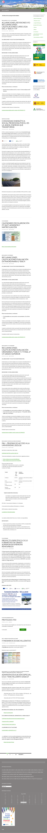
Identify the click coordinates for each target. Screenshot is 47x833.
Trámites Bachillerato (11, 672)
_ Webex (34, 29)
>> (41, 793)
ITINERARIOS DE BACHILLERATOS (16, 641)
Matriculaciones (5, 118)
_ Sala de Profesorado (37, 18)
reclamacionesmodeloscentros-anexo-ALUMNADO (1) (13, 110)
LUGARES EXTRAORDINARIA (8, 512)
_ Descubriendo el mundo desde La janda (38, 34)
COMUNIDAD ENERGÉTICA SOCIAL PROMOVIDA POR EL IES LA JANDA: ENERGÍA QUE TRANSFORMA (15, 124)
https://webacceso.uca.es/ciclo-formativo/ (12, 460)
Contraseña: (4, 629)
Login (3, 829)
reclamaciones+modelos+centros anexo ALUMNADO (13, 432)
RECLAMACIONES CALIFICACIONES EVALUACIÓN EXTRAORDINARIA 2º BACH (15, 259)
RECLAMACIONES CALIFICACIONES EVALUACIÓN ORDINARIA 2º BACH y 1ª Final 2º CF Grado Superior (16, 351)
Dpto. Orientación (6, 638)
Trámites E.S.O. (19, 672)
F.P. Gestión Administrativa (7, 617)
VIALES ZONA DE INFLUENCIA (9, 724)
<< (5, 793)
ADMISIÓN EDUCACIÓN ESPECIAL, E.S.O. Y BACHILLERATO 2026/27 (16, 676)
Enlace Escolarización (8, 712)
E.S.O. (9, 20)
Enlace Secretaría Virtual (9, 742)
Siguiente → (21, 754)
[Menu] (45, 5)
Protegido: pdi (9, 620)
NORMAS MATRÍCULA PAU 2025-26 (10, 453)
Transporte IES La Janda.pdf (8, 721)
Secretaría (12, 30)
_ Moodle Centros (36, 20)
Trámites (4, 672)
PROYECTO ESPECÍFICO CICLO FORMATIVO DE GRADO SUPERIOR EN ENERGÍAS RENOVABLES (15, 543)
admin (11, 622)
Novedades (14, 20)
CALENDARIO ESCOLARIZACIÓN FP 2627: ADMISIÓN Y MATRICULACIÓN (15, 225)
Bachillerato (5, 20)
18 (15, 754)
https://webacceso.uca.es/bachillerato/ (11, 459)
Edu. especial (13, 671)
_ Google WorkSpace (37, 22)
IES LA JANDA (5, 10)
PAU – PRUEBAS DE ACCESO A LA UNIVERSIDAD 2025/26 (15, 444)
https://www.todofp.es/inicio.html (9, 246)
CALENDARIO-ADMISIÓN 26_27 (9, 730)
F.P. (11, 20)
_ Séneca (35, 27)
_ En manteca (35, 31)
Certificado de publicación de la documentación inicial (13, 718)
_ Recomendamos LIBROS (38, 37)
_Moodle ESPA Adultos (37, 25)
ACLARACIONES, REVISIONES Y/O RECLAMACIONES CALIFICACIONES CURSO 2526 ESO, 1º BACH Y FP (16, 25)
